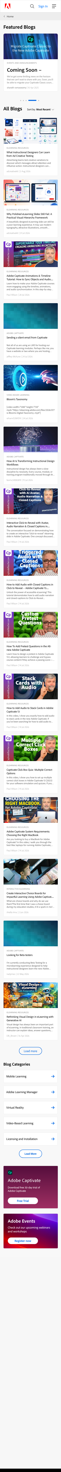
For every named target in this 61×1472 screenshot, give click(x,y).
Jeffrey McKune (14, 356)
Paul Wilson (12, 294)
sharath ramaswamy (16, 87)
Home (10, 16)
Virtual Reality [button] (15, 1107)
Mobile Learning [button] (16, 1076)
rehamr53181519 (14, 418)
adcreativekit (12, 171)
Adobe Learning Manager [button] (21, 1092)
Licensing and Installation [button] (22, 1139)
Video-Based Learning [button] (19, 1123)
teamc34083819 (14, 480)
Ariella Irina (12, 912)
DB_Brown (12, 1035)
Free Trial (23, 1201)
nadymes (11, 973)
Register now (23, 1241)
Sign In (43, 6)
